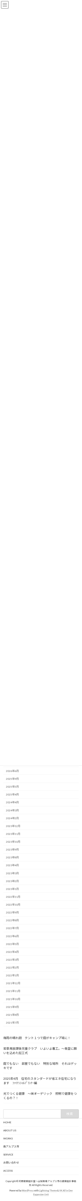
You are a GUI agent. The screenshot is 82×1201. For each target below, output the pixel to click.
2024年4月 (12, 802)
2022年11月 (13, 896)
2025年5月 (12, 786)
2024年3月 (12, 810)
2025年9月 (12, 778)
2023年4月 (12, 865)
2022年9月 (12, 912)
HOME (7, 1122)
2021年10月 (13, 999)
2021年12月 (13, 983)
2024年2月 (12, 818)
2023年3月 (12, 873)
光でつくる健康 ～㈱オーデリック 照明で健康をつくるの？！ (40, 1096)
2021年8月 (12, 1014)
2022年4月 (12, 951)
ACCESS (8, 1170)
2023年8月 (12, 857)
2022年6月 (12, 936)
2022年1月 (12, 975)
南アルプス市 (11, 1146)
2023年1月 (12, 889)
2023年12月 (13, 826)
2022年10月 (13, 904)
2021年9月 (12, 1007)
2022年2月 (12, 967)
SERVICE (8, 1154)
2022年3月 (12, 959)
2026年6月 (12, 771)
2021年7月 (12, 1022)
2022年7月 (12, 928)
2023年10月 (13, 841)
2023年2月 (12, 881)
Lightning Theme (48, 1190)
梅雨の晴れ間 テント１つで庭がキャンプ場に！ (37, 1038)
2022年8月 (12, 920)
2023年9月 (12, 849)
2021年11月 (13, 991)
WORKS (8, 1138)
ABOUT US (11, 1130)
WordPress (28, 1190)
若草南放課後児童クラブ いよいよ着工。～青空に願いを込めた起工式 (40, 1051)
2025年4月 (12, 794)
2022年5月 (12, 944)
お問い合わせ (11, 1162)
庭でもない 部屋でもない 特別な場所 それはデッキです (40, 1066)
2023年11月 (13, 833)
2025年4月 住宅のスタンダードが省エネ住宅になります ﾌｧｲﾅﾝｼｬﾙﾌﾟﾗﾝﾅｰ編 (39, 1081)
